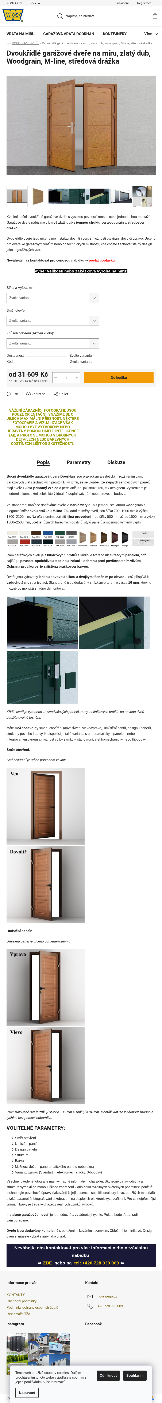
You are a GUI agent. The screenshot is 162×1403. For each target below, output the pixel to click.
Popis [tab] (43, 462)
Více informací (54, 1382)
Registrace (144, 3)
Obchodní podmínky (21, 1301)
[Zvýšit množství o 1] (77, 377)
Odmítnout (108, 1375)
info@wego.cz (106, 1296)
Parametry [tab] (78, 462)
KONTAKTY (14, 3)
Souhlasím (134, 1375)
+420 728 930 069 (109, 1306)
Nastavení (27, 1393)
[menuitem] (20, 34)
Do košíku (119, 377)
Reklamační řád (18, 1314)
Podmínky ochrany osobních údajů (32, 1307)
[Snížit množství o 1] (56, 377)
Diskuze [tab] (116, 462)
